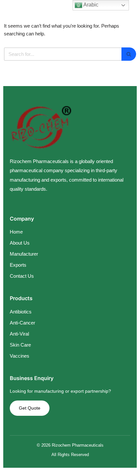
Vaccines (19, 356)
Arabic (90, 4)
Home (16, 232)
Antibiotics (21, 311)
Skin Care (20, 345)
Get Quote (29, 408)
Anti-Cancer (22, 322)
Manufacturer (24, 254)
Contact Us (22, 276)
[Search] (128, 54)
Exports (18, 265)
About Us (20, 243)
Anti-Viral (19, 334)
